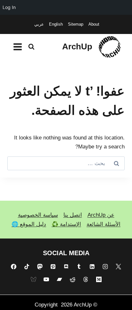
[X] (118, 266)
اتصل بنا (72, 215)
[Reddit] (72, 279)
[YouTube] (46, 279)
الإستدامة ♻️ (66, 224)
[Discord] (66, 266)
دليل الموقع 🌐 (29, 224)
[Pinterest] (52, 266)
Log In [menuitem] (9, 7)
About (93, 24)
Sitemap (75, 24)
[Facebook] (13, 266)
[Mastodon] (39, 266)
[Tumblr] (79, 266)
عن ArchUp (100, 215)
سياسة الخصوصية (38, 215)
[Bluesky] (33, 279)
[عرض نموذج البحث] (31, 47)
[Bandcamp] (59, 279)
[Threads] (85, 279)
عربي (39, 24)
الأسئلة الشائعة (103, 224)
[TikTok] (26, 266)
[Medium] (98, 279)
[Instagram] (105, 266)
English (56, 24)
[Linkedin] (92, 266)
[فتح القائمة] (17, 46)
